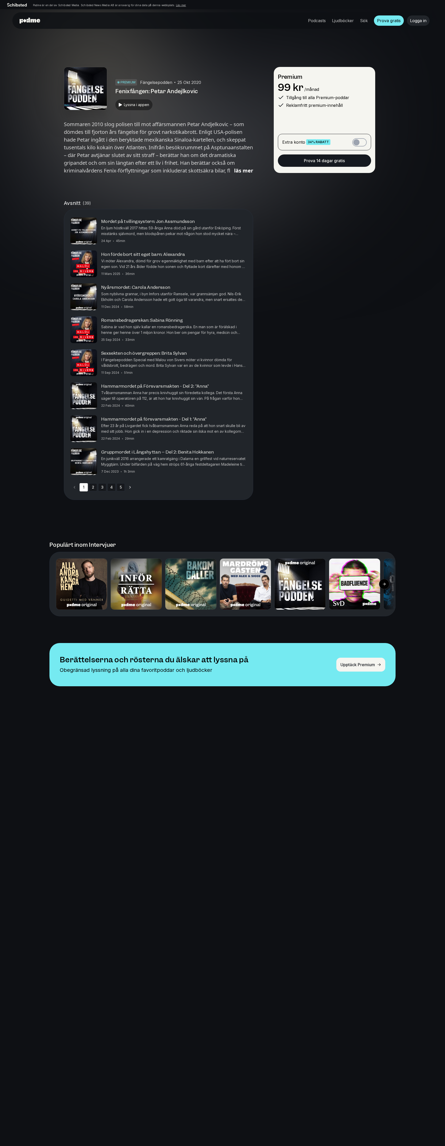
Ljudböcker (343, 20)
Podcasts (317, 20)
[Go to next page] (130, 487)
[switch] (359, 142)
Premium (290, 76)
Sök (364, 20)
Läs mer (181, 5)
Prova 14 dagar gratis (324, 160)
